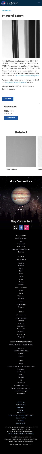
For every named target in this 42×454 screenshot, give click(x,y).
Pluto (21, 290)
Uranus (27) (21, 331)
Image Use (21, 413)
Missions (21, 377)
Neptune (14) (21, 334)
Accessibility (21, 423)
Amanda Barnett (26, 437)
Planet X (21, 307)
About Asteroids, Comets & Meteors (21, 345)
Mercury (21, 265)
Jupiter (21, 210)
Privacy (21, 410)
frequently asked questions (16, 82)
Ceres (21, 293)
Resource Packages (21, 391)
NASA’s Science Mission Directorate (21, 433)
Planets (21, 257)
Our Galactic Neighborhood (11, 7)
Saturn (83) (21, 329)
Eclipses (21, 252)
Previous (4, 198)
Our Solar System (21, 238)
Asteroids (21, 353)
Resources (21, 369)
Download (11, 118)
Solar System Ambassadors (21, 388)
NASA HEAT (21, 393)
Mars (21, 273)
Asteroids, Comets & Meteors (21, 342)
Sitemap (21, 420)
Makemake (21, 296)
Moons (20, 312)
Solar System (21, 235)
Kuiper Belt (21, 244)
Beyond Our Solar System (21, 249)
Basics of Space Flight (21, 385)
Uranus (21, 282)
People (21, 374)
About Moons (21, 315)
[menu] (39, 3)
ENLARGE (8, 99)
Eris (21, 301)
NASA (3, 3)
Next (37, 198)
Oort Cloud (21, 246)
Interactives (21, 383)
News (21, 364)
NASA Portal (21, 418)
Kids (21, 380)
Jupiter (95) (21, 326)
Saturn (21, 279)
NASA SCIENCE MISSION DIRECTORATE (21, 415)
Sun (21, 241)
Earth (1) (21, 320)
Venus (21, 268)
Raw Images (7, 11)
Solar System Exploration (11, 3)
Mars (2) (21, 323)
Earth (21, 271)
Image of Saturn (11, 169)
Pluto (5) (21, 337)
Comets (21, 356)
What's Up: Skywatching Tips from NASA (21, 366)
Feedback (21, 407)
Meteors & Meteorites (21, 350)
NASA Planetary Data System (27, 76)
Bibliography (21, 405)
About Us (21, 402)
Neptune (21, 284)
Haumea (21, 298)
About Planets (21, 259)
